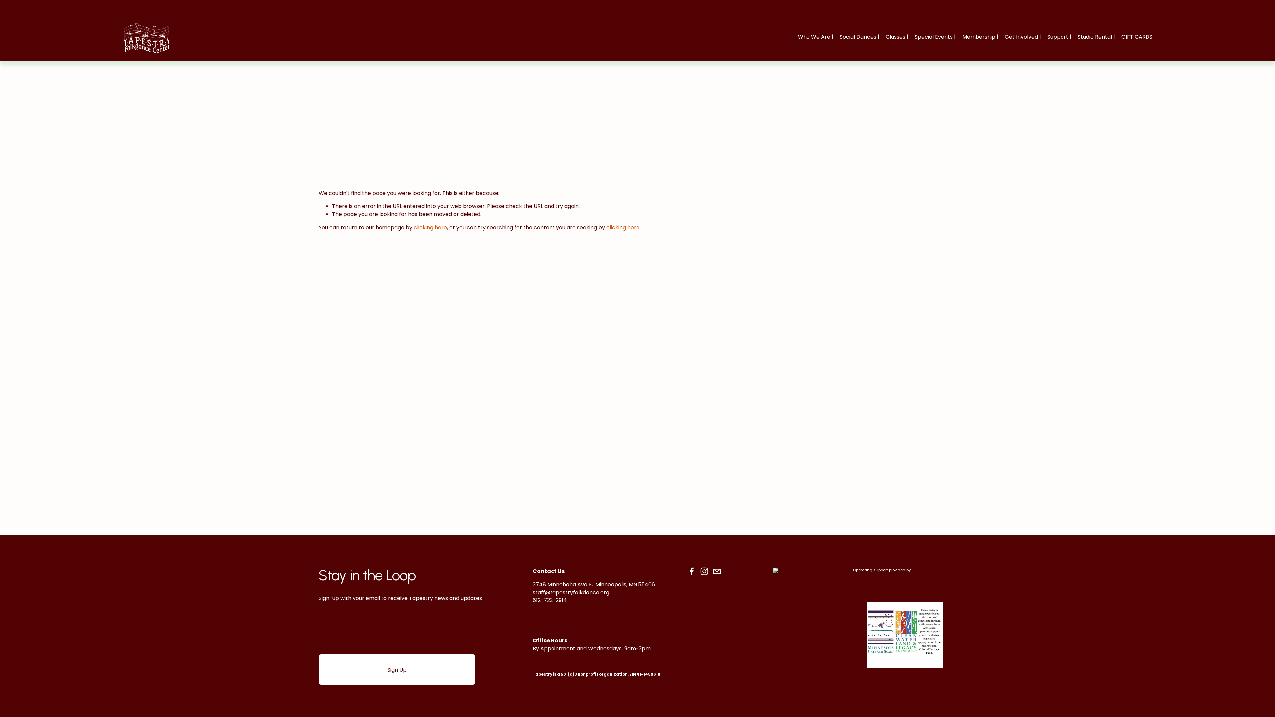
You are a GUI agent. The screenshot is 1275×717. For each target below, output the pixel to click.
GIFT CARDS (1136, 36)
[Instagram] (704, 571)
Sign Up (397, 670)
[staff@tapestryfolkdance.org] (717, 571)
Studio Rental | (1096, 36)
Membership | (980, 36)
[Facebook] (692, 571)
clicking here (430, 227)
